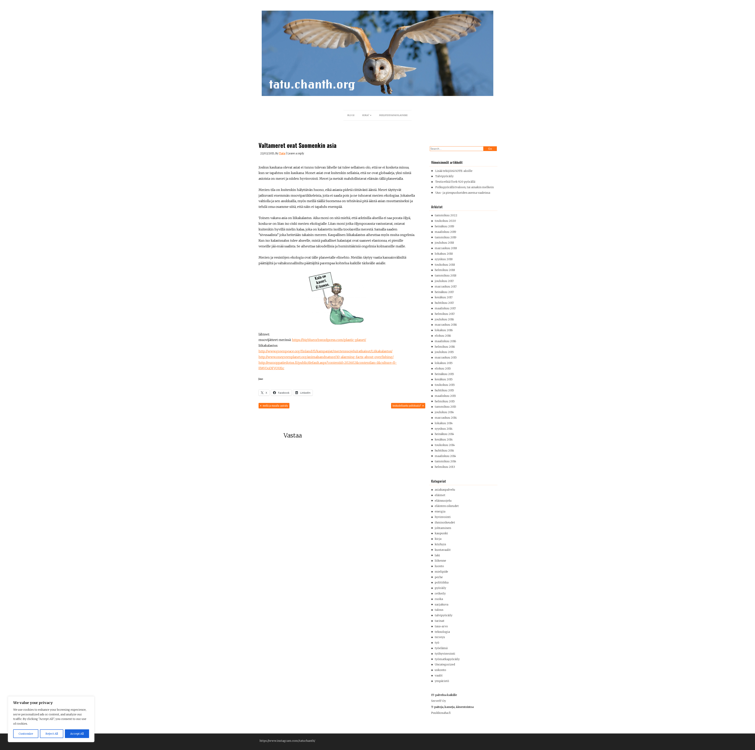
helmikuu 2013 (445, 467)
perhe (439, 577)
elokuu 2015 (443, 368)
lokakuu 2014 (444, 423)
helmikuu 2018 (445, 270)
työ (437, 642)
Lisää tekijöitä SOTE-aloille (453, 171)
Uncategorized (445, 664)
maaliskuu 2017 (445, 308)
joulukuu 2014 (444, 412)
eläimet (440, 495)
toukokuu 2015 (445, 385)
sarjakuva (441, 604)
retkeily (440, 593)
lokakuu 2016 (444, 330)
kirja (438, 539)
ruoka (439, 599)
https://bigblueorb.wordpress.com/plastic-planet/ (329, 340)
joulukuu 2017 (444, 281)
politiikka (441, 582)
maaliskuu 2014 (445, 456)
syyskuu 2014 (443, 428)
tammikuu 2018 (445, 275)
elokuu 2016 (443, 335)
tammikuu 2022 (446, 215)
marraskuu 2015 (446, 357)
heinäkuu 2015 (444, 374)
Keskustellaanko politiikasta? (407, 405)
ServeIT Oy (438, 701)
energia (440, 511)
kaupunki (441, 533)
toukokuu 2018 (445, 264)
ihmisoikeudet (445, 522)
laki (437, 555)
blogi (350, 115)
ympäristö (442, 681)
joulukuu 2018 (444, 242)
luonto (439, 566)
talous (439, 610)
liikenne (440, 560)
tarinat (439, 621)
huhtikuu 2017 (444, 303)
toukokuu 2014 (445, 445)
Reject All (51, 733)
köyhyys (440, 544)
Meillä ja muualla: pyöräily (275, 405)
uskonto (440, 670)
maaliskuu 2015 (445, 396)
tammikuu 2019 (445, 237)
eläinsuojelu (443, 500)
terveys (440, 637)
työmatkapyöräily (447, 659)
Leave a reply (295, 153)
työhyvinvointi (445, 653)
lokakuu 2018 (444, 253)
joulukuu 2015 (444, 352)
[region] (51, 719)
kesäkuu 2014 (444, 439)
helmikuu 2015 (445, 401)
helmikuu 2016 (445, 346)
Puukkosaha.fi (441, 713)
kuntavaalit (443, 550)
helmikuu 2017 (445, 314)
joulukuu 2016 (444, 319)
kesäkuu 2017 (444, 297)
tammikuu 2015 (445, 406)
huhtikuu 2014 (444, 450)
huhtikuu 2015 (444, 390)
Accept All (77, 733)
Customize (25, 733)
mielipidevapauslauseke (393, 115)
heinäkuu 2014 (444, 434)
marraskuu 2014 (446, 417)
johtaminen (443, 528)
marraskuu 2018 (446, 248)
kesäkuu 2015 (444, 379)
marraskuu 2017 (446, 286)
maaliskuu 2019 (445, 232)
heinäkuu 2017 (444, 292)
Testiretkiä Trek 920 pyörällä (455, 181)
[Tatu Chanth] (377, 95)
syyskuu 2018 (444, 259)
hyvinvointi (443, 517)
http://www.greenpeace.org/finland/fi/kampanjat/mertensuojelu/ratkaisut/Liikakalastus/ (325, 351)
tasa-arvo (441, 626)
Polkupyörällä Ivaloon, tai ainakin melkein (464, 187)
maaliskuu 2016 (445, 341)
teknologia (442, 632)
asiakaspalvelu (445, 489)
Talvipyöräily (444, 176)
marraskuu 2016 (446, 324)
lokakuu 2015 (444, 363)
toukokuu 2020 (445, 221)
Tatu (282, 153)
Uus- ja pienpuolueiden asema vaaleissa (462, 192)
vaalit (439, 675)
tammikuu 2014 (445, 461)
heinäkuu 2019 (444, 226)
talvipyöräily (443, 615)
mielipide (441, 571)
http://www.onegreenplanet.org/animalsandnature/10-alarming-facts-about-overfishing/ (326, 357)
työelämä (441, 648)
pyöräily (440, 588)
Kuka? (365, 115)
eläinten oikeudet (447, 506)
